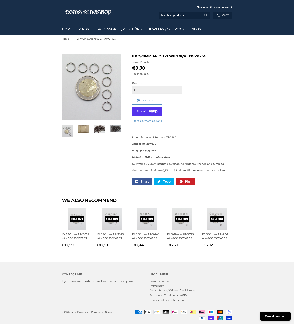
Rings (84, 29)
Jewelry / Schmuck (166, 29)
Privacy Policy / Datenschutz (168, 300)
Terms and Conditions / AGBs (168, 295)
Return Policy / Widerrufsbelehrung (172, 290)
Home (67, 29)
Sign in (201, 7)
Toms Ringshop (79, 312)
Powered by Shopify (102, 312)
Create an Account (221, 7)
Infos (196, 29)
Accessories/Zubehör (119, 29)
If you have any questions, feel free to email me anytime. (98, 281)
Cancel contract (275, 316)
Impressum (157, 285)
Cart (225, 15)
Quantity (137, 83)
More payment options (147, 120)
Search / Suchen (160, 281)
